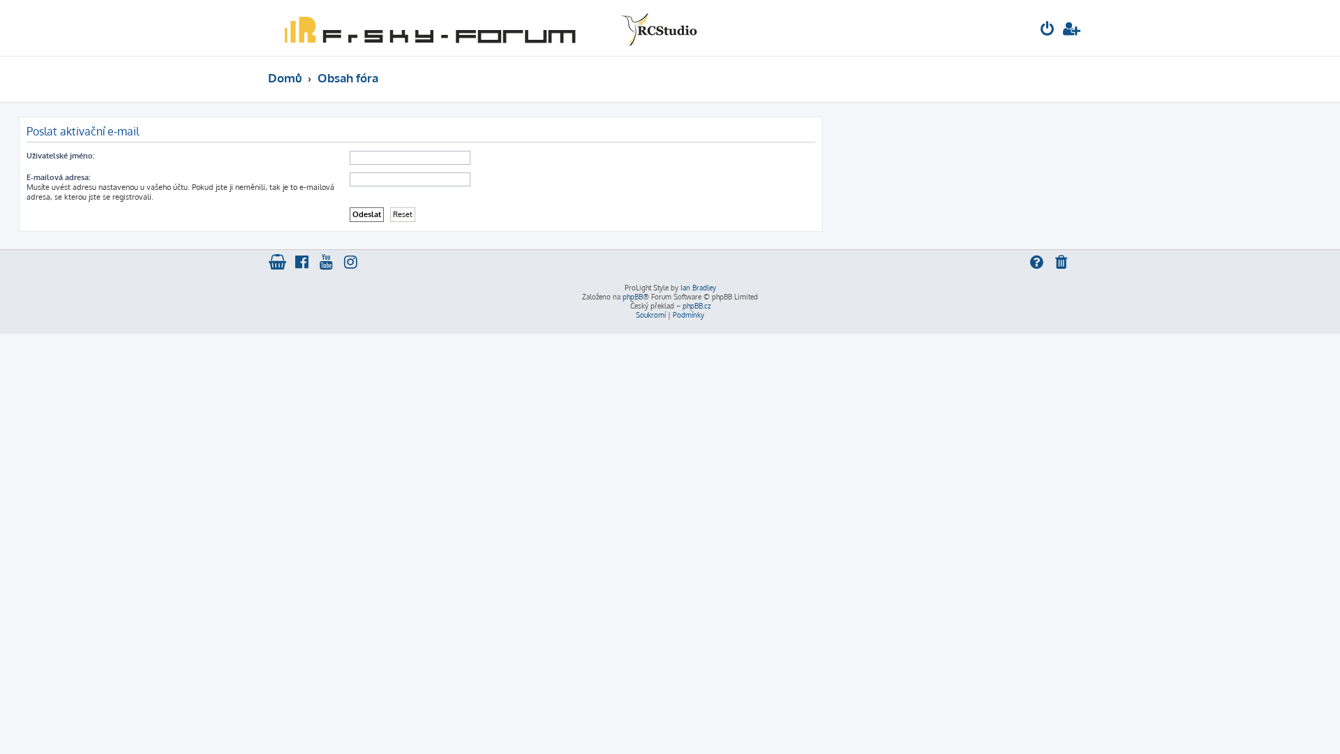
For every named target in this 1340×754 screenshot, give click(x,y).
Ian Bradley (698, 287)
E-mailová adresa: (58, 177)
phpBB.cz (696, 306)
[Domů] (487, 28)
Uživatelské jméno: (60, 156)
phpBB (633, 297)
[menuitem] (1047, 30)
